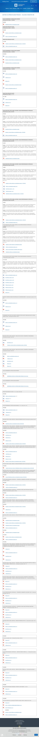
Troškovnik (7, 398)
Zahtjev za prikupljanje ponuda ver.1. (11, 432)
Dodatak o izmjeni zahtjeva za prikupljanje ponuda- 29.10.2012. (17, 345)
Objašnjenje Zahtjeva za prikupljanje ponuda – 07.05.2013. (15, 193)
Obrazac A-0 (7, 81)
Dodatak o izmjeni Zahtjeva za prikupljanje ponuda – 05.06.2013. (16, 43)
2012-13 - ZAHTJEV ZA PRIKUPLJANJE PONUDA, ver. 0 (13, 705)
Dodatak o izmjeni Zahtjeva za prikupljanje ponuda (13, 712)
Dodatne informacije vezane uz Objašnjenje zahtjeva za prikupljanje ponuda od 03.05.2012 (20, 468)
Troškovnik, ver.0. (8, 77)
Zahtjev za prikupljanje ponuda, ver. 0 (11, 691)
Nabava (21, 8)
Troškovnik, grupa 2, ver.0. (9, 287)
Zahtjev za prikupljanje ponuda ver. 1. (11, 487)
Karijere (32, 8)
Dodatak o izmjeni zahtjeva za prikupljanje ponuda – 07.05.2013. (16, 183)
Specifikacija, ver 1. (10, 342)
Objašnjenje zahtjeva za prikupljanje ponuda (13, 520)
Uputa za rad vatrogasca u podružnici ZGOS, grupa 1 (14, 249)
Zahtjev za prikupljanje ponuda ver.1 (11, 539)
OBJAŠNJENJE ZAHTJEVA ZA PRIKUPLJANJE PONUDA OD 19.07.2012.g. (18, 386)
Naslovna (7, 8)
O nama (10, 8)
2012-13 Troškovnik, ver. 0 (9, 707)
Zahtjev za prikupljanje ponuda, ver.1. (11, 46)
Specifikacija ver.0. (8, 556)
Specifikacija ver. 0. (9, 571)
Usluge (18, 8)
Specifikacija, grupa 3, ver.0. (9, 282)
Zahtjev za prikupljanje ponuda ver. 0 (11, 552)
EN (33, 5)
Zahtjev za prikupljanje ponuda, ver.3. (11, 186)
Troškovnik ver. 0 (8, 412)
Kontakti (28, 8)
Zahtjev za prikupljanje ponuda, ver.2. (11, 36)
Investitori (25, 8)
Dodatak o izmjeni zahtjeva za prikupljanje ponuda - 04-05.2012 (16, 443)
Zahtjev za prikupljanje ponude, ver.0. (13, 356)
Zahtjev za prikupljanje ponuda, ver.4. (11, 135)
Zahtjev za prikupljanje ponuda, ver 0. (11, 322)
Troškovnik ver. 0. (8, 573)
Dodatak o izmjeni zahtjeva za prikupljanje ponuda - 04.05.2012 (15, 461)
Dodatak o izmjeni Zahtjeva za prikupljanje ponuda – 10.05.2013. (15, 132)
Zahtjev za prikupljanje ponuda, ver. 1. (11, 714)
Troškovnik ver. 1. (8, 509)
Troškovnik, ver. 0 (8, 306)
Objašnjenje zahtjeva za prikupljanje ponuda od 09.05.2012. (15, 423)
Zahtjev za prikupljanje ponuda (10, 396)
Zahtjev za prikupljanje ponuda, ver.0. (11, 99)
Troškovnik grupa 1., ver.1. (10, 191)
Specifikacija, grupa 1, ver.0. (9, 277)
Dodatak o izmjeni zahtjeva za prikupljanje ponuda (13, 84)
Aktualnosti (14, 8)
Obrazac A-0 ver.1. (8, 440)
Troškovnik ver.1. (8, 437)
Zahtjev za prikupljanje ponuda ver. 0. (11, 568)
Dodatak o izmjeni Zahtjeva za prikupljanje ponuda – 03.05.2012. (16, 495)
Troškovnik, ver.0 (8, 326)
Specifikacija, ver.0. (10, 361)
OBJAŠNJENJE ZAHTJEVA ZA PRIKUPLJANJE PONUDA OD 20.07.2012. (17, 376)
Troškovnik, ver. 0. (8, 102)
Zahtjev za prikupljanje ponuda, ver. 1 (11, 88)
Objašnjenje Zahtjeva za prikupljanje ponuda (12, 24)
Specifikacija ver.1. (8, 435)
